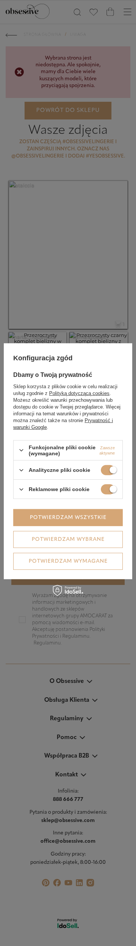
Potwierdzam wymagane (68, 561)
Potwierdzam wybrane (68, 539)
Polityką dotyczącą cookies (79, 393)
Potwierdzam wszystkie (68, 517)
